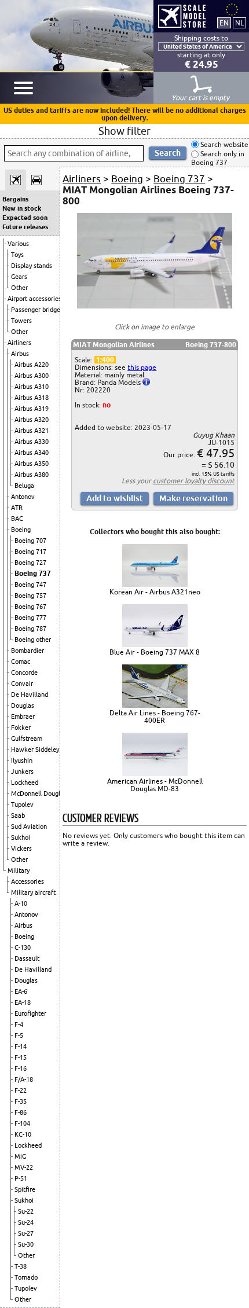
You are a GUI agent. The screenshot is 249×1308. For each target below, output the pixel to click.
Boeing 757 (30, 595)
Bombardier (27, 650)
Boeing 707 (30, 540)
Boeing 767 (30, 606)
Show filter (124, 131)
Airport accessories (34, 298)
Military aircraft (33, 892)
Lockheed (24, 782)
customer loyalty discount (194, 480)
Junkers (22, 771)
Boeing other (32, 639)
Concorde (24, 672)
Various (18, 243)
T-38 (20, 1266)
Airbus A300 (31, 375)
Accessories (27, 881)
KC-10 (22, 1134)
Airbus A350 (31, 463)
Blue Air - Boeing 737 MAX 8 (154, 652)
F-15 (20, 1057)
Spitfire (24, 1189)
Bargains (15, 199)
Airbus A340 (31, 452)
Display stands (31, 265)
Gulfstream (26, 738)
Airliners (19, 342)
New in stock (21, 208)
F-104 (22, 1123)
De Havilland (29, 694)
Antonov (23, 496)
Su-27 (26, 1233)
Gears (19, 276)
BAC (17, 518)
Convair (22, 683)
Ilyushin (21, 760)
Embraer (23, 716)
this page (141, 367)
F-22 (20, 1090)
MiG (20, 1156)
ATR (17, 507)
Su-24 (26, 1222)
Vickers (21, 848)
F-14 (20, 1046)
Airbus (20, 353)
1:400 (105, 359)
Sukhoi (20, 837)
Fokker (21, 727)
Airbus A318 (31, 397)
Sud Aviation (29, 826)
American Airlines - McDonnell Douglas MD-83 (155, 784)
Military (19, 870)
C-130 (22, 947)
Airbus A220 (31, 364)
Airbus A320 (31, 419)
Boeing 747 (30, 584)
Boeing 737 (32, 573)
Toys (17, 254)
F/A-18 (23, 1079)
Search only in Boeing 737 (217, 158)
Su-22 (26, 1211)
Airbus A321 (31, 430)
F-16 (20, 1068)
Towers (21, 320)
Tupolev (22, 804)
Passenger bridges (37, 309)
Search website (223, 144)
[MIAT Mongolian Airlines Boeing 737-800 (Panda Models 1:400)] (154, 306)
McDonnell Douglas (39, 793)
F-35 (20, 1101)
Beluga (24, 485)
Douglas (22, 705)
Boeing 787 (30, 628)
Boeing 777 (30, 617)
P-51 (20, 1178)
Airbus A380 (31, 474)
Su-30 (26, 1244)
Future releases (25, 226)
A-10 (20, 903)
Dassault (26, 958)
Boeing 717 (30, 551)
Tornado (26, 1277)
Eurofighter (30, 1013)
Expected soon (24, 217)
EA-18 (22, 1002)
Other (19, 287)
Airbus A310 (31, 386)
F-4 (18, 1024)
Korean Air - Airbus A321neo (154, 592)
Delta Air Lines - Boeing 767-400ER (154, 716)
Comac (20, 661)
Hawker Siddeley (35, 749)
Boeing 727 (30, 562)
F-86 (20, 1112)
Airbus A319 (31, 408)
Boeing (21, 529)
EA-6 (20, 991)
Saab (18, 815)
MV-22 (23, 1167)
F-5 (18, 1035)
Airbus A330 (31, 441)
